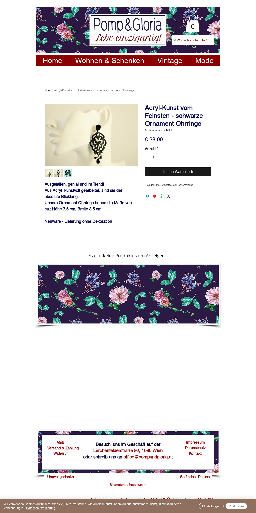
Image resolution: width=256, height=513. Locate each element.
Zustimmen (236, 506)
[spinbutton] (153, 157)
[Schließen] (251, 506)
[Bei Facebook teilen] (147, 196)
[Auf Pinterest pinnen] (154, 196)
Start (48, 90)
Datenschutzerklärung (40, 508)
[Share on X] (168, 196)
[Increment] (158, 157)
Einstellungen (211, 506)
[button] (192, 23)
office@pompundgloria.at (148, 456)
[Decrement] (148, 157)
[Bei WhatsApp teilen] (161, 196)
